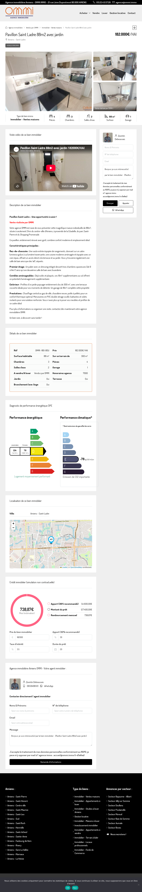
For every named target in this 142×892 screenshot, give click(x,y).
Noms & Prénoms (18, 705)
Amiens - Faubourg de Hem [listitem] (19, 840)
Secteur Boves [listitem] (114, 827)
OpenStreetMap (76, 567)
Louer (104, 13)
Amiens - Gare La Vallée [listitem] (17, 849)
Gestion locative (117, 13)
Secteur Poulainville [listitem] (116, 809)
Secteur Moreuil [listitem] (115, 814)
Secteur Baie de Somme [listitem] (119, 818)
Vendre (96, 13)
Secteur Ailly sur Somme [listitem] (119, 800)
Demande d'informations (50, 762)
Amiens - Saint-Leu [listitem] (15, 814)
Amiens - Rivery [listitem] (14, 845)
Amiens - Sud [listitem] (13, 818)
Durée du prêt (59, 644)
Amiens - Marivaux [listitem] (15, 854)
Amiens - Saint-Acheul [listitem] (17, 832)
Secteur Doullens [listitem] (115, 805)
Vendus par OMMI (32, 27)
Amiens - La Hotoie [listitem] (15, 858)
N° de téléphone (61, 705)
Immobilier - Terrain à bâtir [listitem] (86, 837)
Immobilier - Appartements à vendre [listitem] (87, 831)
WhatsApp (48, 685)
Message (14, 729)
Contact (131, 13)
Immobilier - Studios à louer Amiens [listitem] (87, 810)
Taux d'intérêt (16, 644)
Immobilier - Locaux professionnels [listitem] (83, 844)
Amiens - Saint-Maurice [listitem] (17, 809)
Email (12, 717)
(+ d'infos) (79, 755)
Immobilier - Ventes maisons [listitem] (87, 796)
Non (75, 888)
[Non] (138, 884)
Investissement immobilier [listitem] (86, 825)
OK (67, 888)
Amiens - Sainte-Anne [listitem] (17, 836)
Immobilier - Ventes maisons (52, 27)
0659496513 (32, 685)
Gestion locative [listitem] (81, 816)
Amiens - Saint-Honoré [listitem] (17, 800)
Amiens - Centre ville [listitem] (16, 805)
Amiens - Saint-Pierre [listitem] (17, 796)
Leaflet (64, 567)
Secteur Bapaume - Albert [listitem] (119, 796)
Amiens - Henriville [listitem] (15, 827)
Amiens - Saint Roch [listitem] (16, 823)
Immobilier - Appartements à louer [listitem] (87, 802)
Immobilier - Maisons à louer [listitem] (87, 820)
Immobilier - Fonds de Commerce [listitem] (84, 851)
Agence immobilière (15, 27)
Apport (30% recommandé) (66, 632)
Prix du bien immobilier (21, 632)
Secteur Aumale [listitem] (115, 823)
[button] (134, 28)
